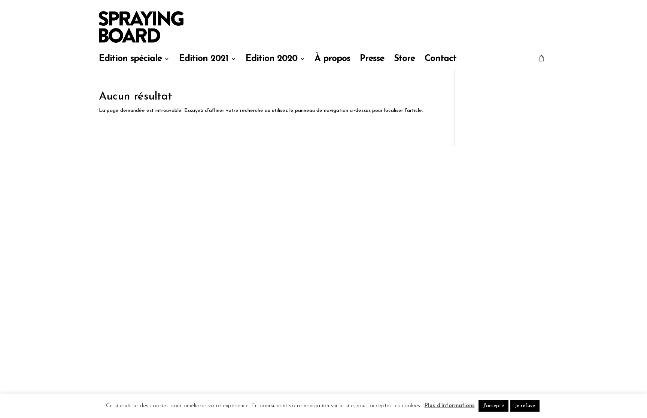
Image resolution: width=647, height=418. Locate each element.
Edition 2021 (203, 59)
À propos (332, 59)
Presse (372, 59)
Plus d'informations (450, 406)
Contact (440, 59)
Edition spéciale (130, 59)
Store (404, 59)
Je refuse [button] (525, 405)
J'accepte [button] (493, 405)
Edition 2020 (271, 59)
